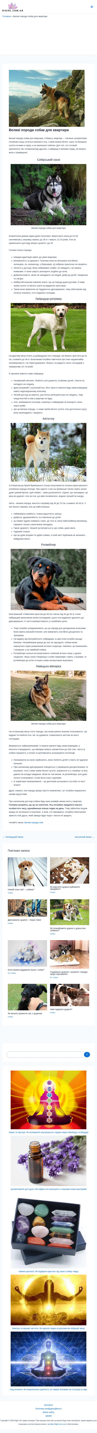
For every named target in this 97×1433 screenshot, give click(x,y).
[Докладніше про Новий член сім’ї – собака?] (27, 871)
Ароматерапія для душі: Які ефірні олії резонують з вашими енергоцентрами (49, 1189)
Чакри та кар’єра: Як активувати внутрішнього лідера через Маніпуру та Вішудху (48, 1132)
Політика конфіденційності (48, 1408)
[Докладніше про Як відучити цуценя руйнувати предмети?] (69, 870)
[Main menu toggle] (92, 6)
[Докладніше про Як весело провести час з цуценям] (27, 997)
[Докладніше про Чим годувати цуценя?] (69, 995)
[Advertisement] (48, 35)
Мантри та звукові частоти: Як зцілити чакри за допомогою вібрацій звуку (48, 1328)
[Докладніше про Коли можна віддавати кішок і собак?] (27, 953)
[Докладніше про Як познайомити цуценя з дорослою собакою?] (69, 912)
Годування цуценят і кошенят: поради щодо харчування (68, 973)
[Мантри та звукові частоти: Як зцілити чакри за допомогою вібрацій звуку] (48, 1300)
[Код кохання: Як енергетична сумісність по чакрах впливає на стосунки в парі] (48, 1359)
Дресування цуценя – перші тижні (24, 920)
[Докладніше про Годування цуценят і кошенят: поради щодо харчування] (69, 954)
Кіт (9, 973)
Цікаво (48, 1415)
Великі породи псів (33, 822)
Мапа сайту (48, 1412)
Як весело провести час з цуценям (25, 1013)
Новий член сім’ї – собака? (21, 889)
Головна (6, 16)
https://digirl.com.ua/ (57, 1424)
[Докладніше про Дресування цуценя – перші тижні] (27, 908)
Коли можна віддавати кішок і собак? (26, 970)
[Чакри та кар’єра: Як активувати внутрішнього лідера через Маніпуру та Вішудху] (48, 1100)
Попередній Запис (13, 837)
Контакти (48, 1405)
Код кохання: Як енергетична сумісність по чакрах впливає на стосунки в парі (48, 1389)
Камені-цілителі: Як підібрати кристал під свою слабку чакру (48, 1271)
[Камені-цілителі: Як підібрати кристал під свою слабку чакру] (48, 1230)
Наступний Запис (84, 837)
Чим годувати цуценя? (61, 1009)
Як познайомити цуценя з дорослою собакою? (68, 929)
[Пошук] (87, 1054)
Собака (10, 893)
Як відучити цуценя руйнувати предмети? (65, 888)
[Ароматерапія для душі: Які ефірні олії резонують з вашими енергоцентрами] (48, 1161)
